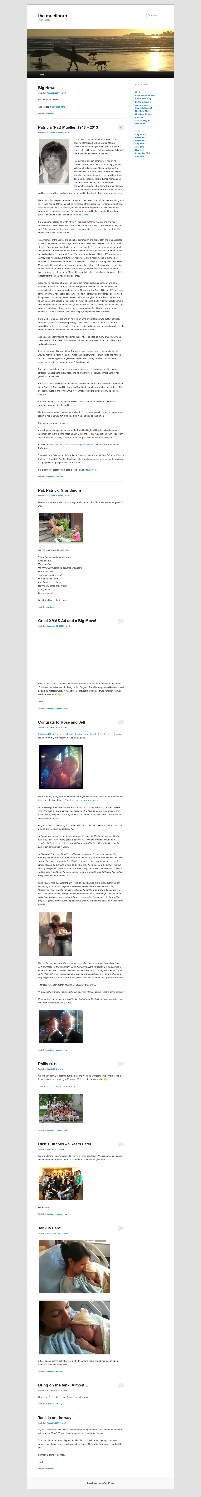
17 (121, 127)
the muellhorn (52, 15)
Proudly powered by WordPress (100, 1483)
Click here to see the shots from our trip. (57, 1086)
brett (64, 93)
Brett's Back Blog (143, 98)
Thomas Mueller (80, 214)
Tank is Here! (50, 1228)
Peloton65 (139, 117)
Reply (59, 1403)
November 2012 (142, 140)
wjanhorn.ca (140, 123)
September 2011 (142, 153)
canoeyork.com (142, 104)
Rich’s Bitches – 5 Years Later (64, 1144)
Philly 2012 (47, 1063)
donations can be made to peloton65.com (74, 444)
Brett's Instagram (143, 101)
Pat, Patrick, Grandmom (59, 490)
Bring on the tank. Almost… (63, 1385)
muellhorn (50, 113)
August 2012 (140, 143)
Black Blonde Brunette (145, 95)
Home (41, 74)
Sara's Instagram (143, 120)
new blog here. (58, 106)
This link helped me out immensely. (82, 800)
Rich (74, 1155)
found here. (91, 469)
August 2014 (140, 134)
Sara (65, 1390)
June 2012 (139, 146)
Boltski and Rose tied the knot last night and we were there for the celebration (75, 734)
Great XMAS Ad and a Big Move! (67, 620)
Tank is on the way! (55, 1417)
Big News (46, 87)
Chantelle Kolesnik (143, 108)
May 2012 (139, 150)
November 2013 (142, 137)
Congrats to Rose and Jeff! (62, 722)
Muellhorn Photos (143, 114)
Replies (60, 476)
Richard (101, 1159)
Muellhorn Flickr (142, 111)
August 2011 (140, 156)
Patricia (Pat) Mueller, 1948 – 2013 (68, 127)
